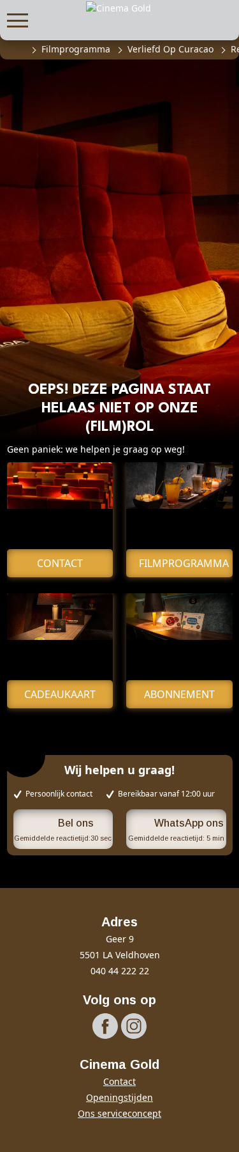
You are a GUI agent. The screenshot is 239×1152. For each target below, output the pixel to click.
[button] (17, 19)
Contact (119, 1081)
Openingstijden (119, 1097)
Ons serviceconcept (119, 1113)
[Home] (17, 49)
